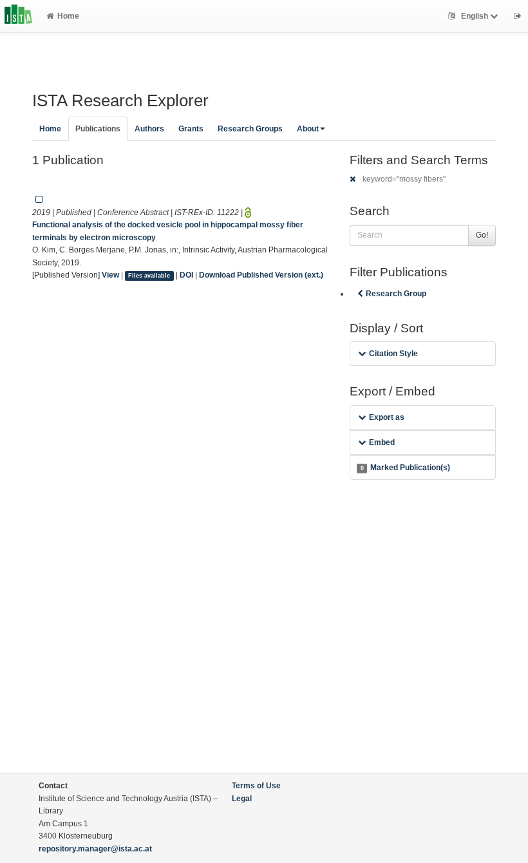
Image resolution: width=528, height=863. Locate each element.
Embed (382, 442)
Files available (149, 275)
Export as (386, 417)
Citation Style (393, 353)
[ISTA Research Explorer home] (18, 16)
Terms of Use (256, 785)
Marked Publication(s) (405, 467)
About (308, 128)
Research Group (396, 293)
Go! (482, 235)
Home (68, 16)
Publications (97, 128)
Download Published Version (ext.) (261, 275)
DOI (186, 275)
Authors (149, 128)
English (474, 16)
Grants (190, 128)
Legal (242, 798)
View (110, 275)
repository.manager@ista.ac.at (95, 848)
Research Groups (250, 128)
